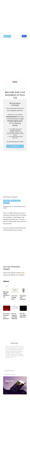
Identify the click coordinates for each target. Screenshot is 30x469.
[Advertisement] (15, 16)
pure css (6, 203)
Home (8, 197)
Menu (24, 36)
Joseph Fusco (15, 219)
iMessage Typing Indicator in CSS (6, 294)
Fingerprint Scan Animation (23, 297)
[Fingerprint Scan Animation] (23, 291)
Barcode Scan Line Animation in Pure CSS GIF (14, 207)
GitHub (20, 230)
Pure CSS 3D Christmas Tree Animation (6, 316)
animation (14, 197)
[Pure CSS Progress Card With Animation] (15, 309)
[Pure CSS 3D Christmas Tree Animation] (6, 309)
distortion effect (15, 200)
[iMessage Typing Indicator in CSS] (6, 287)
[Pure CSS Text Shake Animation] (23, 309)
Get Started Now (15, 146)
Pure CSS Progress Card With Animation (14, 316)
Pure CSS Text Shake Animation (23, 315)
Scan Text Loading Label (14, 297)
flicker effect (13, 221)
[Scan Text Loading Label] (15, 291)
